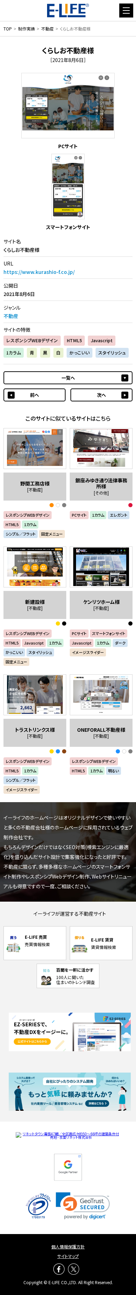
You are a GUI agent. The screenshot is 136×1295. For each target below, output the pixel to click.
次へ (101, 395)
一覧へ (68, 377)
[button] (83, 1206)
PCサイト (79, 515)
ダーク (120, 643)
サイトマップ (68, 1256)
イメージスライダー (88, 652)
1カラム (13, 352)
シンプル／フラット (21, 534)
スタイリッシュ (112, 352)
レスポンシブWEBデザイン (32, 340)
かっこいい (79, 352)
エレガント (118, 515)
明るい (113, 770)
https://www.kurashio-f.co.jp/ (39, 271)
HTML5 (74, 340)
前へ (34, 395)
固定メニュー (52, 534)
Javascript (102, 340)
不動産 (10, 315)
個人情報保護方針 (68, 1246)
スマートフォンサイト (108, 633)
